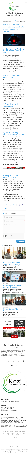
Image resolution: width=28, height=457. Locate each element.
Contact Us (14, 437)
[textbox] (14, 14)
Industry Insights (10, 205)
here (21, 455)
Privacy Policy (14, 446)
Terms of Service (14, 442)
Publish (21, 241)
